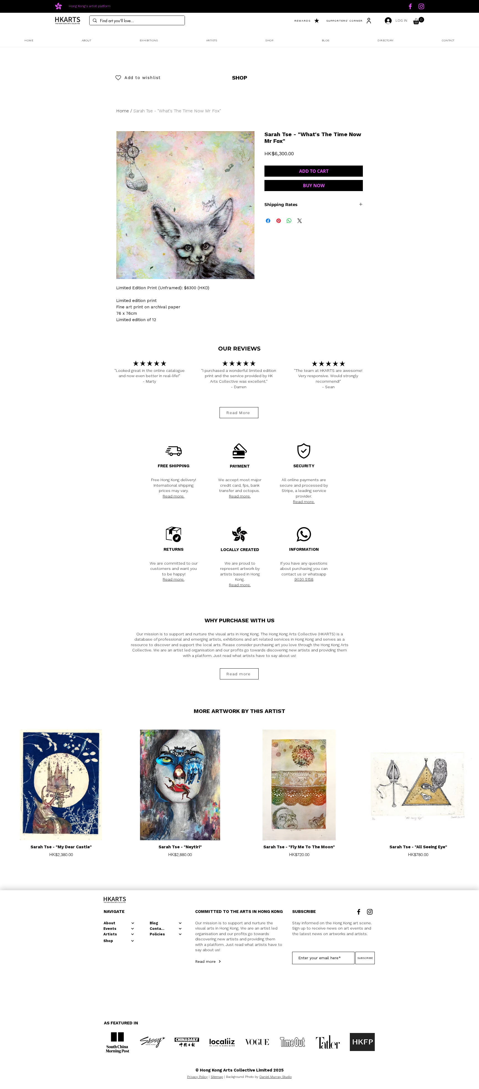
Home (122, 110)
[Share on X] (299, 220)
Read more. (173, 496)
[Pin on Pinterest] (278, 220)
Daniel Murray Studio (275, 1077)
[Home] (410, 6)
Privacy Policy (197, 1077)
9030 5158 (304, 579)
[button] (418, 20)
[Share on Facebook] (268, 220)
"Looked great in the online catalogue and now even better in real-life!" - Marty (149, 376)
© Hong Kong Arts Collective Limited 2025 (239, 1070)
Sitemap (217, 1077)
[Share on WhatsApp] (289, 220)
